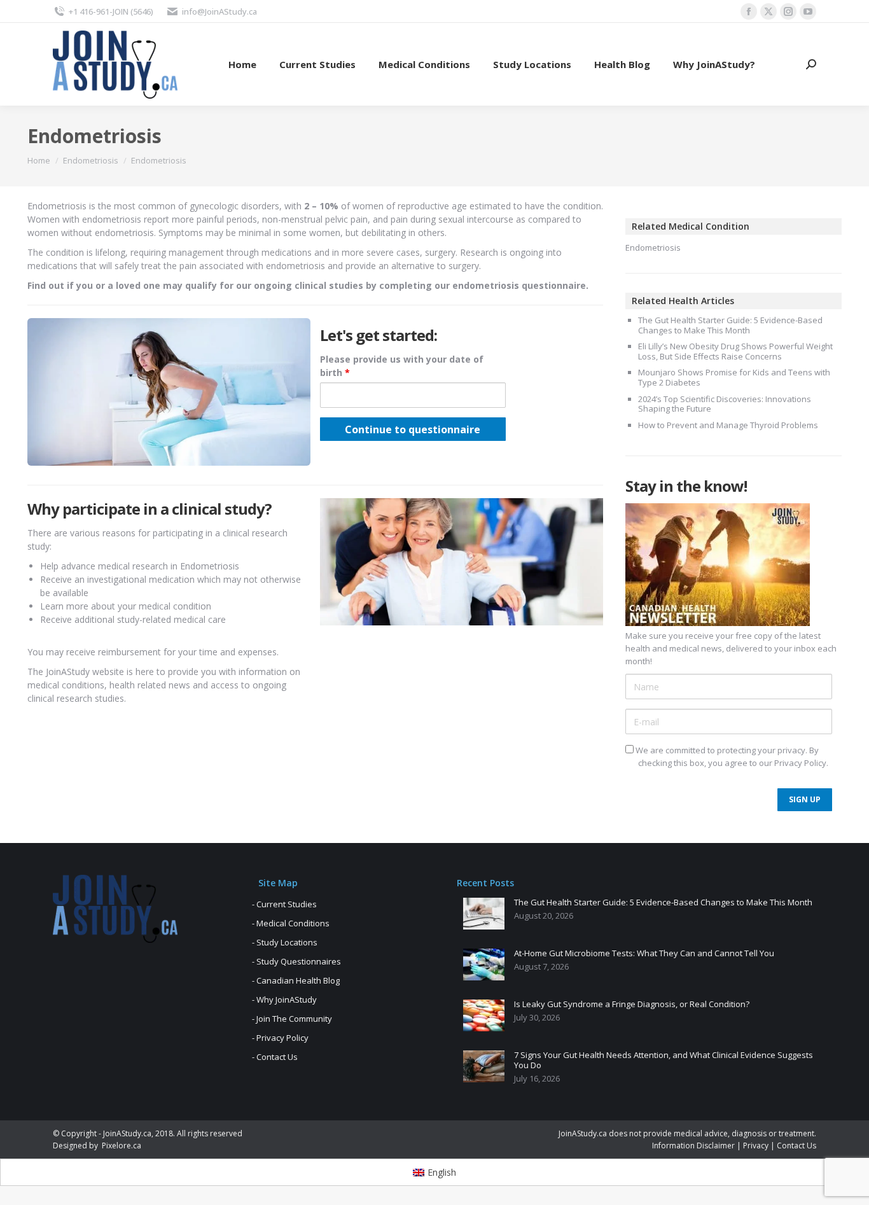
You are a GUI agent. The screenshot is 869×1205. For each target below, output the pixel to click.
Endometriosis (90, 160)
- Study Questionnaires (296, 961)
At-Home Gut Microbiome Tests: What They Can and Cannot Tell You (644, 954)
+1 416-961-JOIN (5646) (111, 11)
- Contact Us (275, 1056)
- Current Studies (284, 904)
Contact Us (796, 1145)
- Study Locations (284, 942)
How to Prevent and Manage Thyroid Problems (728, 426)
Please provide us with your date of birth (401, 366)
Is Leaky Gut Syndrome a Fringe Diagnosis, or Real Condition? (631, 1005)
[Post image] (483, 914)
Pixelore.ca (121, 1145)
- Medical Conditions (291, 923)
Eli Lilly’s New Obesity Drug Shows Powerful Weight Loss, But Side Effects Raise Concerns (735, 351)
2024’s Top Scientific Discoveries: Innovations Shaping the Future (724, 404)
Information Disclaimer (693, 1145)
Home (38, 160)
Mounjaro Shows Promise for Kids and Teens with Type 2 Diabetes (734, 377)
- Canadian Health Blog (296, 980)
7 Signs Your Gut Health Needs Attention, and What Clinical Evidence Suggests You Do (663, 1060)
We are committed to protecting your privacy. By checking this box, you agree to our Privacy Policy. (731, 756)
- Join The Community (292, 1018)
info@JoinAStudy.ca (219, 11)
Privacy (755, 1145)
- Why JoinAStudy (284, 999)
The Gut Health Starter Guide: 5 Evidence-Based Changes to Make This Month (730, 325)
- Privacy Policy (280, 1037)
